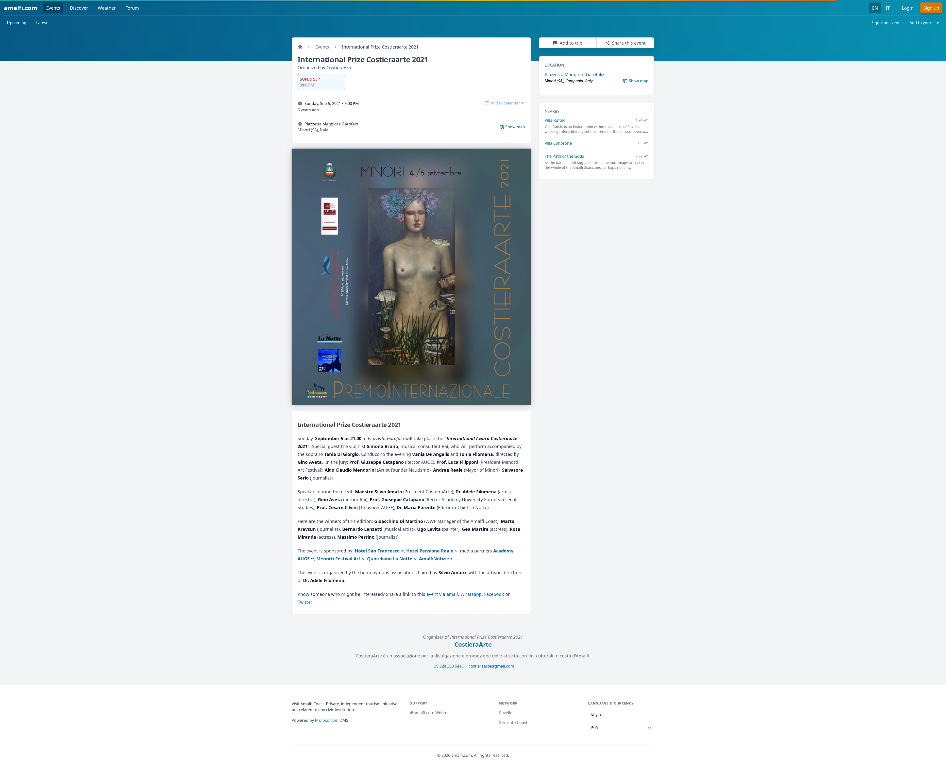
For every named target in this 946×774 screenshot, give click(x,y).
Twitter (305, 602)
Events (53, 8)
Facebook (494, 594)
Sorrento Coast (513, 722)
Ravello (505, 712)
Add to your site (924, 22)
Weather (107, 8)
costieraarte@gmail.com (491, 666)
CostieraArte (339, 67)
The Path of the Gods (564, 156)
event (432, 594)
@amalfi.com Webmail (431, 712)
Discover (79, 8)
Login (907, 8)
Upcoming (16, 22)
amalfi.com (20, 8)
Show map (638, 81)
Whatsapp (471, 594)
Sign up (931, 8)
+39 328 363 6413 (448, 666)
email (452, 594)
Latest (42, 22)
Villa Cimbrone (558, 143)
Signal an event (885, 22)
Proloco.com (326, 720)
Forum (132, 8)
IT (888, 8)
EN (875, 8)
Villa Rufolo (555, 120)
